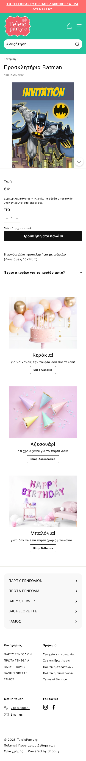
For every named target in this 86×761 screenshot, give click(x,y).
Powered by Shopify (44, 751)
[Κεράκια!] (43, 323)
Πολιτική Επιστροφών (59, 673)
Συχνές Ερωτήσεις (56, 660)
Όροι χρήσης (13, 751)
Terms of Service (55, 679)
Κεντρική (10, 59)
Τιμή (8, 181)
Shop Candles (43, 369)
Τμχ (7, 209)
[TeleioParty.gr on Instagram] (45, 707)
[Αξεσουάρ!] (43, 412)
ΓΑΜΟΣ (9, 679)
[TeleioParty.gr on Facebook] (53, 707)
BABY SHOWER (14, 667)
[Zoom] (79, 161)
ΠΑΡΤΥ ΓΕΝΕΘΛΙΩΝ (18, 654)
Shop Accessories (43, 459)
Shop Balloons (43, 548)
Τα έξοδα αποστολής (59, 198)
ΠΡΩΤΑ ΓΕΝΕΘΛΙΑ (16, 660)
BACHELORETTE (16, 673)
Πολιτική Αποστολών (58, 667)
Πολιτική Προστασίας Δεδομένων (29, 745)
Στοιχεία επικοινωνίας (59, 654)
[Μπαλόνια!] (43, 501)
